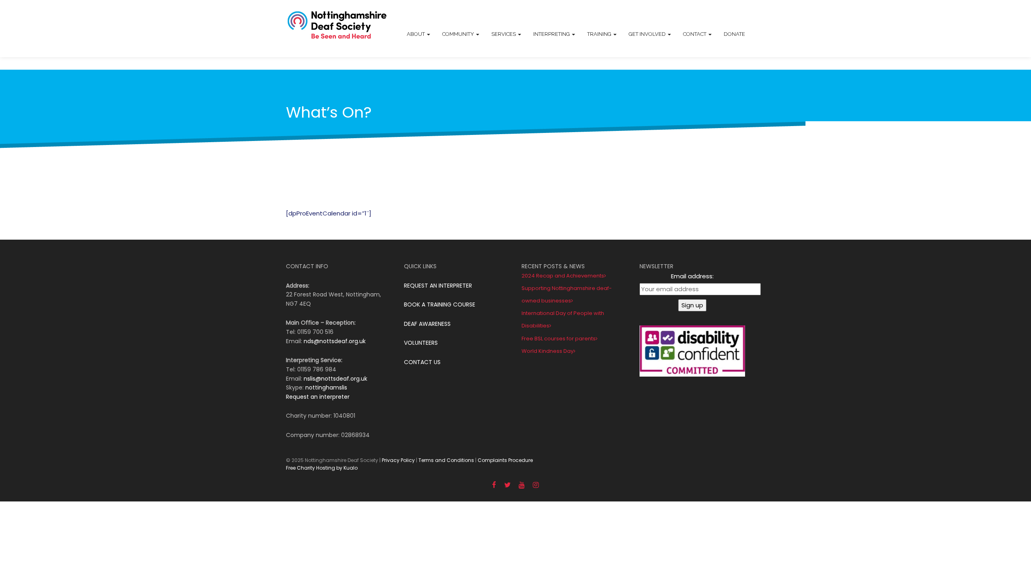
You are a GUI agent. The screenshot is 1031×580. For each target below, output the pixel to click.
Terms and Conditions (446, 460)
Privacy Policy (398, 460)
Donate (734, 34)
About (416, 34)
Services (504, 34)
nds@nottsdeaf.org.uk (335, 341)
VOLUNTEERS (421, 343)
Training (600, 34)
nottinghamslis (326, 387)
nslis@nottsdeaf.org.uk (335, 379)
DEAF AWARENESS (427, 324)
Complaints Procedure (505, 460)
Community (458, 34)
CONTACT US (422, 362)
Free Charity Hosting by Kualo (322, 467)
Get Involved (648, 34)
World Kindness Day (547, 351)
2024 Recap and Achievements (563, 276)
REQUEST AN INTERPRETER (438, 286)
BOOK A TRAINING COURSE (439, 304)
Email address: (692, 276)
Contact (695, 34)
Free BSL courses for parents (559, 338)
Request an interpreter (318, 397)
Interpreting (552, 34)
